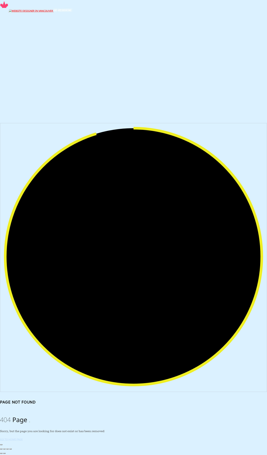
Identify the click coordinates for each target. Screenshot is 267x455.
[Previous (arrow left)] (1, 453)
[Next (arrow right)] (4, 453)
